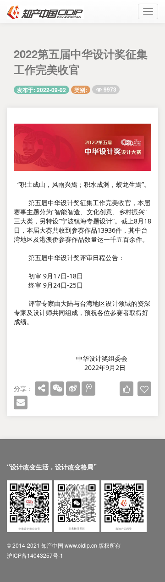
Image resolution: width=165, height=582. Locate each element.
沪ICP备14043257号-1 (35, 555)
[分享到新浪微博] (73, 388)
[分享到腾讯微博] (88, 388)
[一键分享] (42, 388)
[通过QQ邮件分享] (21, 402)
